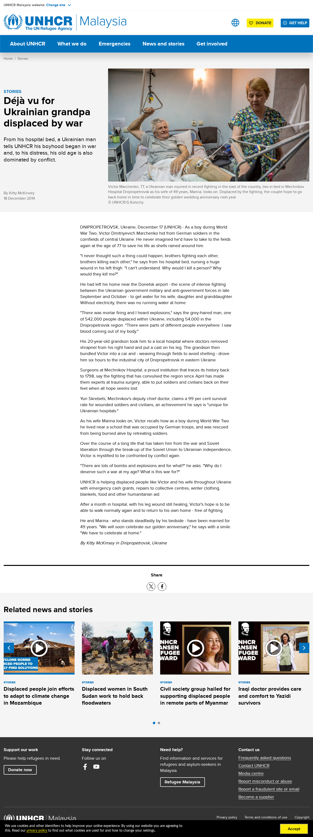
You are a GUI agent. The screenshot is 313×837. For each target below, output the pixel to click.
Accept (294, 829)
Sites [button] (235, 23)
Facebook (85, 767)
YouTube (96, 767)
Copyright (302, 817)
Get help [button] (299, 23)
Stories (23, 58)
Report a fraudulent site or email (268, 789)
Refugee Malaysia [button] (185, 782)
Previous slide (9, 648)
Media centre (251, 773)
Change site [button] (55, 4)
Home (8, 58)
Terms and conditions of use (266, 817)
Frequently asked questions (264, 757)
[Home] (38, 22)
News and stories (163, 44)
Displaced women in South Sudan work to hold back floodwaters (115, 696)
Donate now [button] (20, 770)
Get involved (212, 44)
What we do (72, 44)
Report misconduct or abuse (265, 781)
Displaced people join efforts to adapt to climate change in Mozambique (39, 696)
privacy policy (37, 830)
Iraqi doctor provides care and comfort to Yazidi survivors (269, 696)
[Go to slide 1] (155, 724)
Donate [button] (263, 23)
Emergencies (114, 44)
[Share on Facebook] (162, 586)
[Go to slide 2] (160, 724)
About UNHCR (27, 44)
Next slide (304, 648)
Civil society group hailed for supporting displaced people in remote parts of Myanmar (195, 696)
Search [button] (220, 23)
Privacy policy (227, 817)
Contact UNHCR (253, 765)
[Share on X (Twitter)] (151, 586)
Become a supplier (256, 797)
